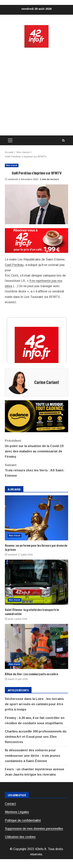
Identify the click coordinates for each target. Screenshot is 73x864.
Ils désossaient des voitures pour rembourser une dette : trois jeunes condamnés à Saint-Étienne (32, 755)
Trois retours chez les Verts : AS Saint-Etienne (35, 470)
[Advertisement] (36, 92)
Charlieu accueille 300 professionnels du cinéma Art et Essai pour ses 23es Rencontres (35, 737)
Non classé (11, 165)
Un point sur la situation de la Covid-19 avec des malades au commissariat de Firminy (34, 448)
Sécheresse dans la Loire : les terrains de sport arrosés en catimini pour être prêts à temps (34, 704)
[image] (36, 240)
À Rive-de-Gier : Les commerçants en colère (36, 646)
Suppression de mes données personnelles (34, 828)
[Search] (63, 140)
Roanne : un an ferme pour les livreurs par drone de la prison (36, 517)
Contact (10, 803)
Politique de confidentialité (23, 820)
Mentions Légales (17, 812)
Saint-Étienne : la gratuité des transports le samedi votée (36, 582)
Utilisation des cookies (20, 837)
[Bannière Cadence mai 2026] (36, 416)
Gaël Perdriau (14, 265)
